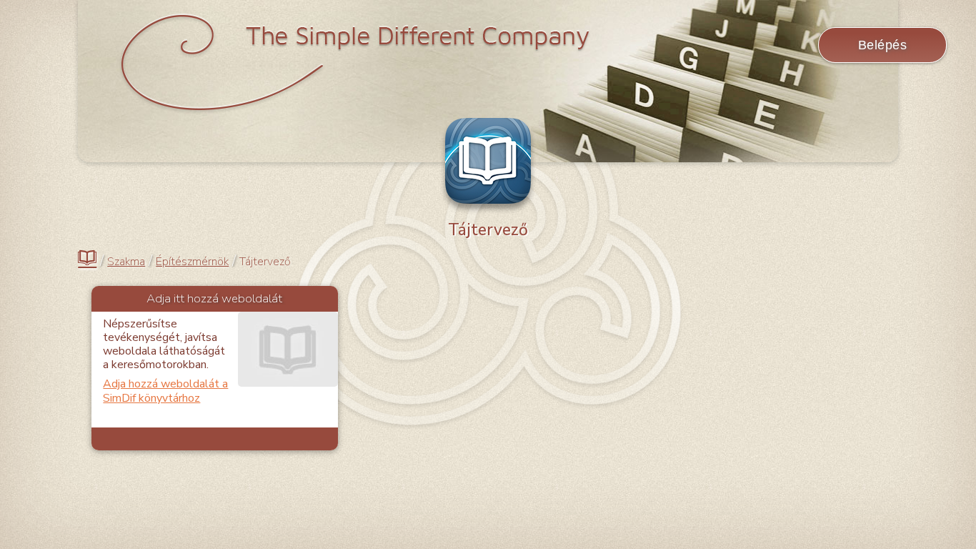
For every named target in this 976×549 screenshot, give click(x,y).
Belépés (882, 45)
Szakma (126, 261)
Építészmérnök (192, 261)
